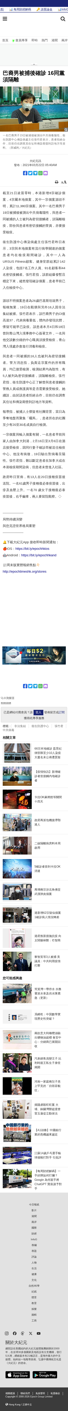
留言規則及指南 (6, 703)
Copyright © (12, 1396)
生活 (34, 1268)
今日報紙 (34, 1204)
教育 (34, 1303)
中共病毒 (8, 730)
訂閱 (62, 712)
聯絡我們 (25, 1393)
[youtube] (38, 1333)
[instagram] (6, 1333)
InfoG (34, 1239)
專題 (34, 1250)
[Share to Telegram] (35, 173)
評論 (34, 1256)
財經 (34, 1233)
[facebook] (14, 1333)
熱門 (45, 40)
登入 (38, 712)
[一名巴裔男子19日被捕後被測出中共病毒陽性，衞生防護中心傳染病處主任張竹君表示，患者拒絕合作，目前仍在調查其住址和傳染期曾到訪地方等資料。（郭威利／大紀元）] (34, 109)
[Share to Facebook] (25, 173)
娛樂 (34, 1308)
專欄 (34, 1245)
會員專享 (21, 40)
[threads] (22, 1333)
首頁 (5, 40)
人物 (34, 1262)
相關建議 (10, 1393)
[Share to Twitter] (30, 173)
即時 (35, 40)
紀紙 (34, 1291)
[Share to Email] (45, 173)
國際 (34, 1227)
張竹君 (59, 726)
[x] (30, 1333)
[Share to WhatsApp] (40, 173)
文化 (34, 1279)
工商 (34, 1320)
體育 (34, 1297)
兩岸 (64, 40)
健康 (34, 1274)
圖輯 (34, 1314)
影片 (34, 1210)
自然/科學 (34, 1285)
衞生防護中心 (40, 726)
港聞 (54, 40)
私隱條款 (55, 1393)
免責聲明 (40, 1393)
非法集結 (20, 726)
